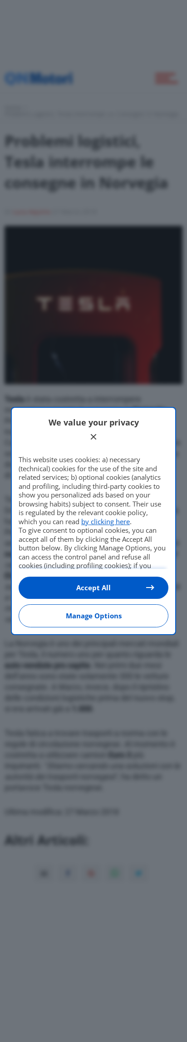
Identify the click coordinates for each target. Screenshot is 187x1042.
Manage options (94, 615)
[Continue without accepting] (93, 436)
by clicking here (105, 521)
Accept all (93, 587)
